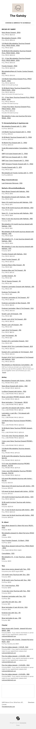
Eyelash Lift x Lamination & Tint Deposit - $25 (17, 352)
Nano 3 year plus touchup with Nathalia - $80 (17, 219)
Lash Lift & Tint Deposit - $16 (11, 330)
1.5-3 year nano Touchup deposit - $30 (15, 436)
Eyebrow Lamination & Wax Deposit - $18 (16, 303)
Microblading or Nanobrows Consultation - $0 (17, 365)
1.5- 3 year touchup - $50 (10, 585)
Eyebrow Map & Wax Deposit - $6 (13, 265)
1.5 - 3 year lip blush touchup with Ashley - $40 (18, 510)
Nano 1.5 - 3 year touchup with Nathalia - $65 (17, 213)
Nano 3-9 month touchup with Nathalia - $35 (17, 202)
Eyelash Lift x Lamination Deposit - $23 (15, 341)
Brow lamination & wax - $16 (11, 618)
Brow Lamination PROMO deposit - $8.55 (16, 397)
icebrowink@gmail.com (9, 636)
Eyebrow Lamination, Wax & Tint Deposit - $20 (18, 308)
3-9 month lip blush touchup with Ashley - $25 (17, 497)
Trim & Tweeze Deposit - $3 (11, 281)
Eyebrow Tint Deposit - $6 (11, 292)
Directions (31, 702)
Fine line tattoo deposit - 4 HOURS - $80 (15, 674)
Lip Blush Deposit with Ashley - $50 (14, 391)
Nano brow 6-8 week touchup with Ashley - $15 (18, 486)
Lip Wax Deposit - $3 (9, 276)
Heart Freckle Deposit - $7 (11, 259)
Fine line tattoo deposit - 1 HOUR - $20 (15, 647)
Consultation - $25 (8, 553)
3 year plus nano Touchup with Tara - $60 (16, 591)
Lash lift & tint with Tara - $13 (11, 602)
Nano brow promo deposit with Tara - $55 (16, 569)
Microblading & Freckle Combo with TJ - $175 (17, 173)
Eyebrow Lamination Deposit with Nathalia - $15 (18, 286)
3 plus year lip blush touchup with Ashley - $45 (18, 515)
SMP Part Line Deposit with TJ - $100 (14, 157)
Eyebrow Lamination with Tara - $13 (14, 596)
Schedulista (23, 722)
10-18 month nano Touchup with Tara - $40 (16, 580)
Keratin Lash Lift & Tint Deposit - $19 (14, 319)
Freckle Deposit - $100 (9, 66)
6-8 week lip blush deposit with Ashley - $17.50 (18, 491)
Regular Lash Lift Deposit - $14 (12, 325)
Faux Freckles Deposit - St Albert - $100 (15, 540)
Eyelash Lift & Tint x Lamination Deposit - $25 (17, 346)
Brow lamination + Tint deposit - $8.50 (15, 402)
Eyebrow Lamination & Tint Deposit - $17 (15, 297)
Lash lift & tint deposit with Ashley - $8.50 (16, 408)
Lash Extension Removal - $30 (12, 183)
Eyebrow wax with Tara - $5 (11, 613)
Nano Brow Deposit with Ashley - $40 (14, 386)
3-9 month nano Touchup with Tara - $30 (16, 574)
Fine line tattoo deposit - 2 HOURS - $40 (16, 656)
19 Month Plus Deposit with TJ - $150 (14, 143)
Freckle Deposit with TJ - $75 (12, 167)
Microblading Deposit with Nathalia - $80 (16, 197)
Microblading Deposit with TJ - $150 (14, 126)
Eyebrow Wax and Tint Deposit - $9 (14, 270)
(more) (4, 372)
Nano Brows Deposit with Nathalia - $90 (15, 191)
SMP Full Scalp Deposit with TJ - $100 (15, 153)
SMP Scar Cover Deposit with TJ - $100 (15, 160)
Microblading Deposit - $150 (11, 38)
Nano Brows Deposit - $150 (11, 32)
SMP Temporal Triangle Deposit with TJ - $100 (17, 164)
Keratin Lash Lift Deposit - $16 (12, 314)
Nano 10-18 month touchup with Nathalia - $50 (17, 208)
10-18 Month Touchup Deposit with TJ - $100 (17, 137)
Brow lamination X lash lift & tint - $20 (15, 607)
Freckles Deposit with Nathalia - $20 (14, 254)
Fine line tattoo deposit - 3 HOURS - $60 (16, 665)
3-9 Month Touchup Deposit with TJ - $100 (16, 132)
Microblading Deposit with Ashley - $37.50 (16, 380)
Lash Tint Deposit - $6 (9, 335)
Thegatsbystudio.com (8, 706)
